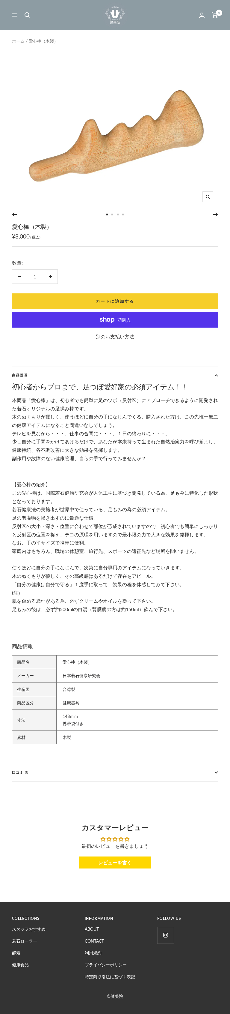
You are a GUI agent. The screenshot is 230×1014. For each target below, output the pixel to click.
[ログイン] (202, 15)
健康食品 (20, 964)
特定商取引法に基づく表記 (110, 976)
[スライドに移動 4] (123, 214)
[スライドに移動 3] (118, 214)
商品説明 (20, 375)
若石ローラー (24, 941)
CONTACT (94, 941)
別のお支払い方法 (115, 336)
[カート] (215, 15)
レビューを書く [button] (115, 862)
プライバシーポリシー (106, 964)
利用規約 (93, 952)
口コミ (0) (21, 772)
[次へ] (215, 214)
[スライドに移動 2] (112, 214)
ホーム (18, 41)
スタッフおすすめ (29, 929)
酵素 (16, 952)
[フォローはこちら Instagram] (165, 935)
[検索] (27, 15)
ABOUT (92, 929)
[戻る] (14, 214)
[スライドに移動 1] (107, 214)
